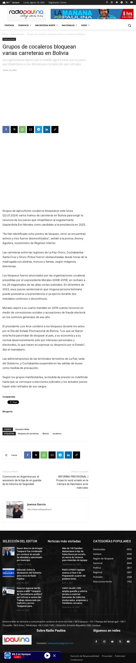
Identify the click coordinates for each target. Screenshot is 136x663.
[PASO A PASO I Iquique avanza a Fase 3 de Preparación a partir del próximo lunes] (54, 572)
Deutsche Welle (22, 429)
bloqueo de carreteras (28, 433)
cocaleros (57, 433)
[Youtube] (131, 3)
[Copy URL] (54, 129)
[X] (126, 3)
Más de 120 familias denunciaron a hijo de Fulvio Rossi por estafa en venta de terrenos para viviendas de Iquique (74, 554)
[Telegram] (38, 129)
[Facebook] (107, 3)
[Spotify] (122, 3)
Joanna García (36, 504)
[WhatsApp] (22, 129)
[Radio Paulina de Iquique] (26, 14)
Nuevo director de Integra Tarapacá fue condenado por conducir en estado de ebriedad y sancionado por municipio (29, 554)
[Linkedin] (46, 129)
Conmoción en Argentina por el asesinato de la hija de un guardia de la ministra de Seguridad (21, 480)
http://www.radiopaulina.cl (39, 509)
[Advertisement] (45, 99)
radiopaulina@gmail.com (60, 643)
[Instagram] (112, 3)
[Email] (30, 129)
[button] (129, 25)
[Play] (47, 655)
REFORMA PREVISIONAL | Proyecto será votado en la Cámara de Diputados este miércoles (72, 482)
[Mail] (117, 3)
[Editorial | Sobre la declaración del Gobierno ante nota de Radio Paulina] (8, 572)
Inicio (5, 34)
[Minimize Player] (54, 655)
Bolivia (45, 433)
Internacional (17, 34)
